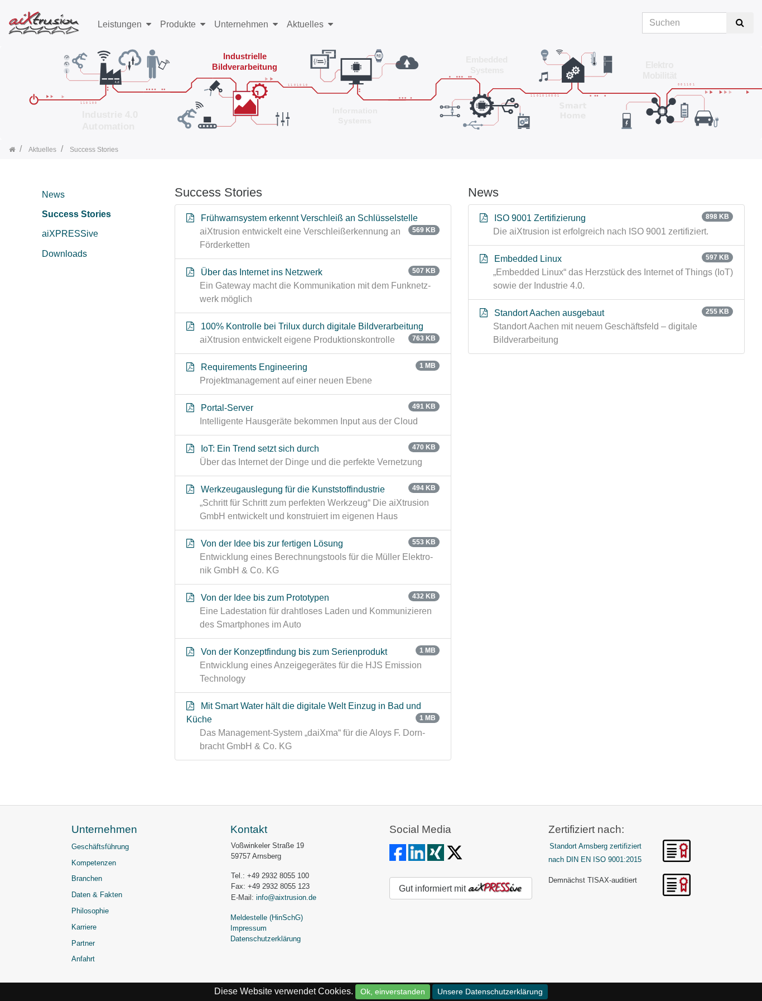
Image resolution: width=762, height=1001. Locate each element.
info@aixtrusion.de (286, 897)
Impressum (248, 928)
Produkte (178, 24)
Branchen (86, 878)
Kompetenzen (93, 863)
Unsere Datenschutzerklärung (490, 991)
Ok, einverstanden (392, 991)
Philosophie (90, 911)
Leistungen (120, 24)
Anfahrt (83, 959)
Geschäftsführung (100, 846)
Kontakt (248, 829)
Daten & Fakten (96, 894)
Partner (83, 943)
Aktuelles (305, 24)
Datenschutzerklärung (265, 939)
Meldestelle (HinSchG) (266, 917)
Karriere (84, 927)
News (53, 194)
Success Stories (76, 214)
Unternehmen (241, 24)
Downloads (64, 253)
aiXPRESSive (70, 233)
